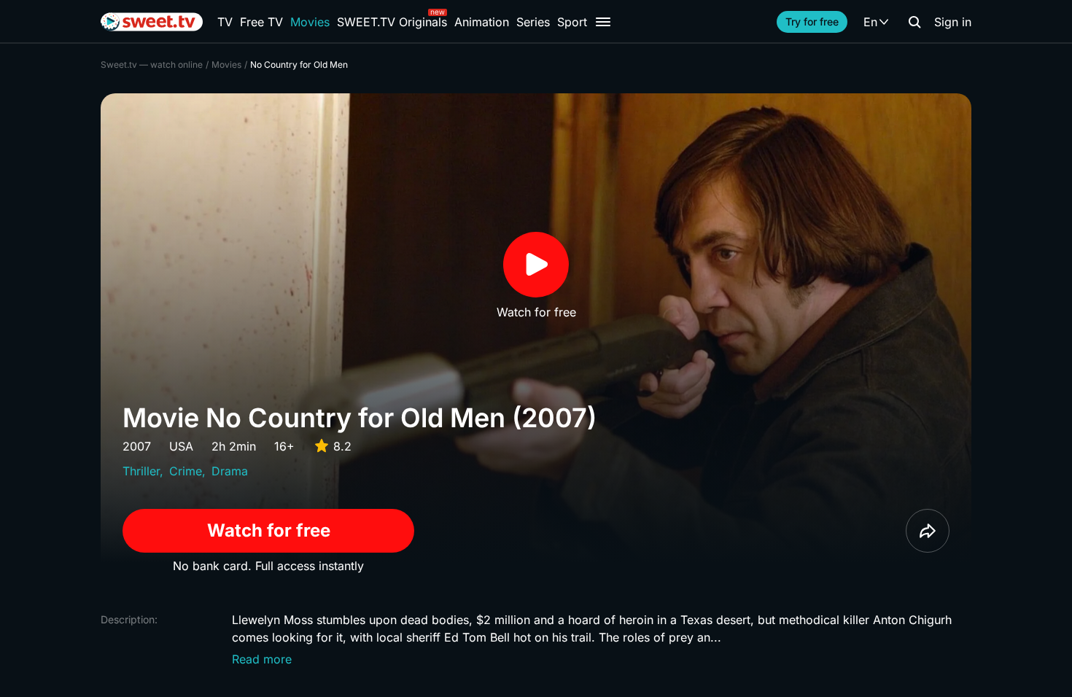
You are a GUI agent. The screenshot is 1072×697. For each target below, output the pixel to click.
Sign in (952, 22)
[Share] (927, 531)
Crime (185, 471)
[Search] (914, 22)
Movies (310, 22)
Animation (481, 22)
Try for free (812, 21)
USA (181, 446)
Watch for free (268, 530)
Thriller (141, 471)
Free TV (261, 22)
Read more (262, 659)
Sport (572, 22)
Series (533, 22)
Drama (229, 471)
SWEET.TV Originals (392, 22)
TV (225, 22)
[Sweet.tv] (152, 21)
